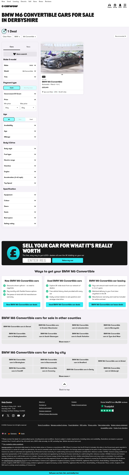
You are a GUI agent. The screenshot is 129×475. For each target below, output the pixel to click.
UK (5, 433)
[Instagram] (13, 416)
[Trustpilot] (114, 408)
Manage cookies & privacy (59, 425)
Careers (74, 402)
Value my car (67, 260)
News (41, 1)
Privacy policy (92, 425)
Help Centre (7, 402)
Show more (64, 342)
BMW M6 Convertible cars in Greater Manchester (49, 326)
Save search (22, 54)
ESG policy (83, 425)
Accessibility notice (106, 428)
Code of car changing (120, 428)
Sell (30, 1)
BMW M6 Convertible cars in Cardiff (17, 369)
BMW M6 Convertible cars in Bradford (80, 361)
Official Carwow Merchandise (48, 414)
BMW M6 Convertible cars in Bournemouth (49, 361)
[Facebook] (3, 416)
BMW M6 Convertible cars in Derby (80, 369)
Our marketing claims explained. (13, 444)
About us (42, 402)
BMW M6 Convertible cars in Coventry (49, 369)
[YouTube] (18, 416)
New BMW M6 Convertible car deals (21, 305)
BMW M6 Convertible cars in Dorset (17, 326)
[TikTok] (24, 416)
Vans (35, 1)
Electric (24, 1)
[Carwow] (10, 6)
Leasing (16, 1)
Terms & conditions (44, 425)
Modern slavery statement (119, 425)
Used (9, 1)
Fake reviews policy (104, 425)
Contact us (42, 405)
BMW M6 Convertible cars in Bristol (111, 361)
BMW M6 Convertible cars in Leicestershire (80, 326)
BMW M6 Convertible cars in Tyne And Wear (112, 335)
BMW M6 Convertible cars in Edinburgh (112, 369)
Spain (23, 433)
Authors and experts (45, 408)
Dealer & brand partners (79, 405)
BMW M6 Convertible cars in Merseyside (112, 326)
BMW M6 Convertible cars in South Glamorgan (48, 335)
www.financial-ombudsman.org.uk (15, 460)
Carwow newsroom (45, 411)
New (3, 1)
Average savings (7, 447)
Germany (14, 433)
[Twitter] (8, 416)
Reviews (48, 1)
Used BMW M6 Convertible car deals (64, 305)
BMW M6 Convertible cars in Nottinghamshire (17, 335)
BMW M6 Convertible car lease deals (107, 305)
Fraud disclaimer (73, 425)
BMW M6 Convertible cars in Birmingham (17, 361)
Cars (12, 47)
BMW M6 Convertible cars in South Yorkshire (80, 335)
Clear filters (7, 37)
